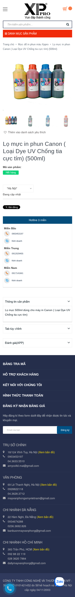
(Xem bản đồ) (46, 452)
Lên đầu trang (40, 590)
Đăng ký (65, 429)
